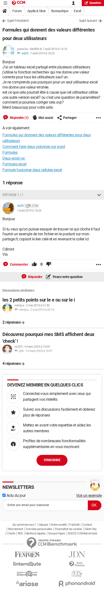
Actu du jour (16, 495)
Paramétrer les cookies (68, 529)
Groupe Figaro (56, 533)
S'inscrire (52, 460)
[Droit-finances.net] (77, 564)
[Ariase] (27, 583)
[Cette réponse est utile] (34, 264)
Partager (70, 118)
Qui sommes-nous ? (24, 524)
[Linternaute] (27, 564)
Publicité (74, 524)
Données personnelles (39, 529)
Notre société (59, 524)
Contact (87, 524)
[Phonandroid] (77, 584)
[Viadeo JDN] (77, 574)
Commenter (18, 264)
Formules (9, 152)
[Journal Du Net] (77, 554)
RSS (20, 533)
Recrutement (15, 529)
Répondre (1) (19, 118)
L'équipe (43, 524)
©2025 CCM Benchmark (82, 533)
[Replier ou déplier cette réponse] (99, 195)
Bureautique (59, 11)
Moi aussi (45, 118)
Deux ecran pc (13, 158)
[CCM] (18, 3)
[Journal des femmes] (27, 554)
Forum (17, 11)
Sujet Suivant (88, 21)
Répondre (35, 277)
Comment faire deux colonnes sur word (33, 146)
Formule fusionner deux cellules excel (32, 170)
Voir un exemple (89, 495)
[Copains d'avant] (27, 574)
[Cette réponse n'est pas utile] (48, 264)
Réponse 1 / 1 (12, 195)
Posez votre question (67, 277)
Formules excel (14, 164)
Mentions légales (35, 533)
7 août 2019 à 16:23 (42, 53)
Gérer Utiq (90, 529)
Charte (11, 533)
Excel (77, 11)
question (95, 3)
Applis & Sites (36, 11)
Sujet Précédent (18, 21)
